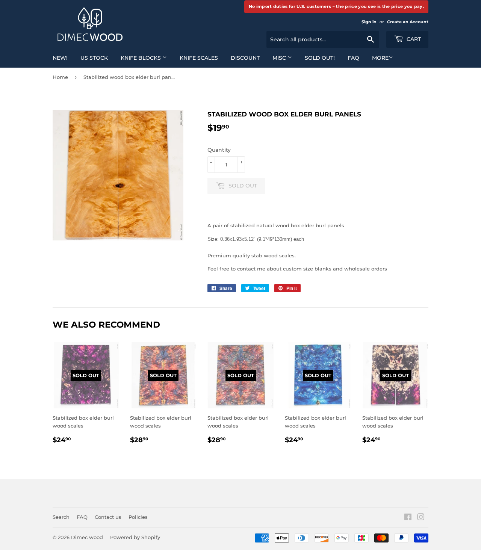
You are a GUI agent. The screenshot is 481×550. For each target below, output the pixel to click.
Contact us (108, 517)
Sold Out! (320, 57)
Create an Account (407, 21)
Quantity (219, 150)
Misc (279, 57)
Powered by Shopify (135, 537)
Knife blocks (141, 57)
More (380, 57)
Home (60, 77)
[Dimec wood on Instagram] (421, 518)
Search (61, 517)
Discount (245, 57)
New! (60, 57)
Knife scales (199, 57)
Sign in (369, 21)
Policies (138, 517)
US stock (94, 57)
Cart (413, 39)
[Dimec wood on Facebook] (408, 518)
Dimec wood (87, 537)
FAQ (353, 57)
